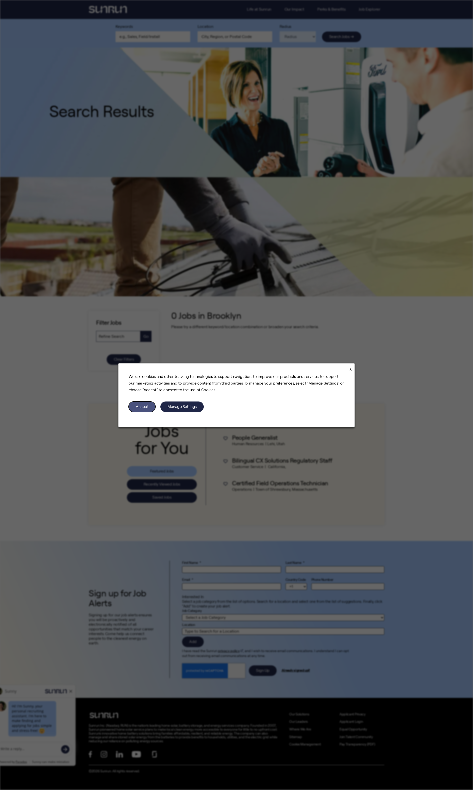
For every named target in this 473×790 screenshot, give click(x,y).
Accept (142, 406)
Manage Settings (182, 406)
